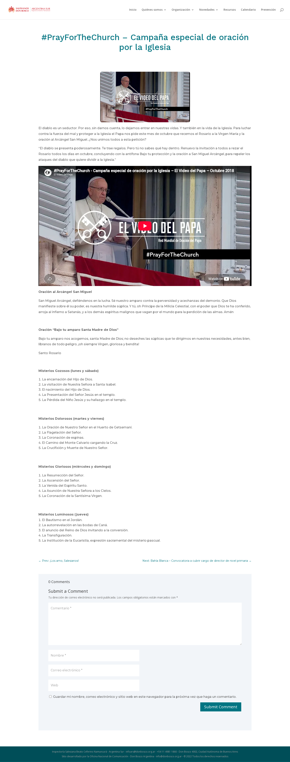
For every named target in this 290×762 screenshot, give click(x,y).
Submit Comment (220, 706)
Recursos (230, 9)
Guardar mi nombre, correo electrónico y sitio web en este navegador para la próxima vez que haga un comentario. (144, 697)
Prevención (268, 9)
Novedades (206, 9)
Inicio (133, 9)
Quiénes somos (152, 9)
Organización (181, 9)
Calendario (248, 9)
